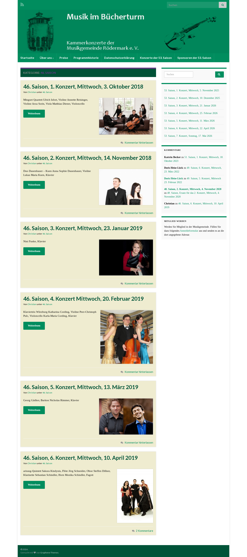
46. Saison (47, 92)
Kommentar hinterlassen (139, 142)
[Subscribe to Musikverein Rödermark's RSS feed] (22, 3)
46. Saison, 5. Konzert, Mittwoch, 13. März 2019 (80, 387)
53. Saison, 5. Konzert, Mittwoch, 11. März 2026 (189, 120)
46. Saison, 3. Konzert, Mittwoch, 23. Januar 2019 (82, 228)
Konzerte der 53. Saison (156, 57)
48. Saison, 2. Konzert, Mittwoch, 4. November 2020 (192, 189)
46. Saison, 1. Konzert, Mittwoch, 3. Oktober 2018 (83, 86)
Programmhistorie (86, 57)
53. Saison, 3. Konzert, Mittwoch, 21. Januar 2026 (190, 105)
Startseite (27, 57)
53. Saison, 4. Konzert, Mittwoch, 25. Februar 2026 (191, 113)
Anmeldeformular (189, 230)
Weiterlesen (34, 113)
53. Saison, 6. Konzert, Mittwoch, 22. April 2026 (189, 128)
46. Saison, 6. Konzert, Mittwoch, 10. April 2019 (80, 457)
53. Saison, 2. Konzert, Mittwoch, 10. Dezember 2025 (192, 98)
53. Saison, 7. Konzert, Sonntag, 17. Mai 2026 (188, 136)
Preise (63, 57)
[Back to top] (238, 548)
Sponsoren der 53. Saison (194, 57)
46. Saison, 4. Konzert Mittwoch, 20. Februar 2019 (83, 298)
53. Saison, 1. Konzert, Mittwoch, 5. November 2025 (191, 90)
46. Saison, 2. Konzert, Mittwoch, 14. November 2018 (87, 157)
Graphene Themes (49, 552)
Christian (31, 92)
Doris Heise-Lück (173, 178)
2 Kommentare (144, 530)
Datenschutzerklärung (119, 57)
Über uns (46, 57)
